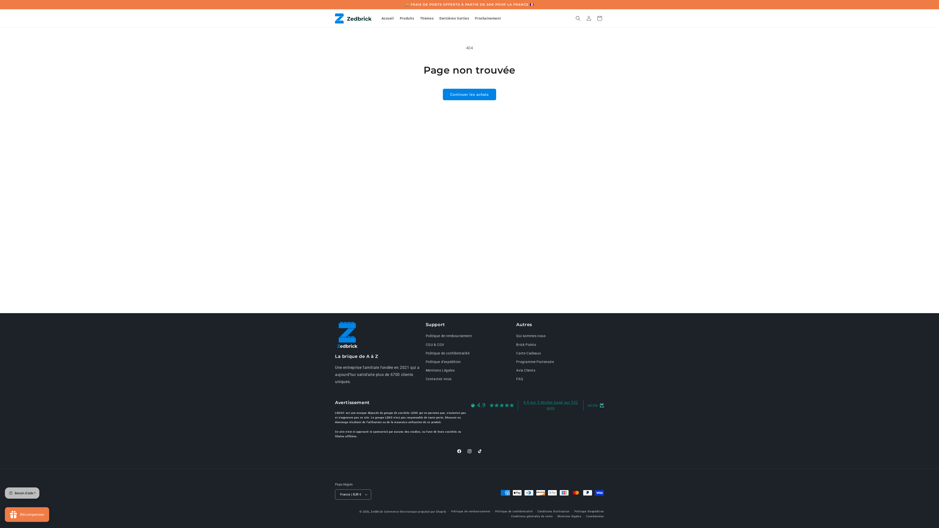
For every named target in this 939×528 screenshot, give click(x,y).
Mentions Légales (440, 370)
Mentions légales (569, 516)
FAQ (519, 379)
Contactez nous (439, 379)
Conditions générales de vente (532, 516)
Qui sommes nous (531, 336)
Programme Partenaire (535, 362)
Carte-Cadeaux (528, 353)
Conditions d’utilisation (553, 511)
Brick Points (526, 345)
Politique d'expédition (443, 362)
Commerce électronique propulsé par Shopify (415, 511)
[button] (578, 18)
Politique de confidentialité (448, 353)
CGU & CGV (435, 345)
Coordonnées (595, 516)
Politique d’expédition (589, 511)
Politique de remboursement (449, 336)
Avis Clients (525, 370)
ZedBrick (377, 511)
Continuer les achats (469, 94)
